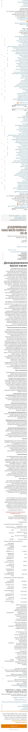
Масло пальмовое (23, 38)
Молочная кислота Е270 (22, 66)
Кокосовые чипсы (23, 87)
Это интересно (24, 6)
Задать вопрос (23, 686)
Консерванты (24, 56)
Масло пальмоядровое (22, 40)
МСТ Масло (25, 43)
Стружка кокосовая (23, 83)
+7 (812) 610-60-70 (23, 18)
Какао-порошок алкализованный (20, 73)
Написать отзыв (23, 677)
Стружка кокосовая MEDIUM (21, 86)
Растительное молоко (22, 93)
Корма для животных (23, 100)
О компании (25, 0)
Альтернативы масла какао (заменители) (18, 46)
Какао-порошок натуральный (21, 72)
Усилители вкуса (24, 67)
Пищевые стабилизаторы (22, 69)
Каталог (26, 35)
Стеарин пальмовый (23, 45)
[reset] (27, 106)
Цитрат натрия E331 (23, 65)
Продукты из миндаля (22, 97)
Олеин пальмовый (23, 42)
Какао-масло (25, 76)
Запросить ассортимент (22, 104)
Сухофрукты (25, 89)
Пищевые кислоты (23, 62)
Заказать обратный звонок (21, 23)
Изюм (26, 90)
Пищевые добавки (23, 55)
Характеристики (22, 255)
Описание (24, 253)
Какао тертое (24, 75)
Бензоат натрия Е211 (23, 58)
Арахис (26, 79)
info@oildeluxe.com (23, 102)
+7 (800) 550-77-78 (23, 20)
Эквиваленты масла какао (21, 53)
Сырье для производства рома (20, 99)
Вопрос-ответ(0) (22, 259)
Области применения (23, 2)
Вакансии (25, 3)
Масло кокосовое (23, 39)
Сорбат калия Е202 (23, 59)
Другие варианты (14, 729)
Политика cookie (16, 720)
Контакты (25, 5)
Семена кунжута (24, 82)
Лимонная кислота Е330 (22, 63)
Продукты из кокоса (23, 96)
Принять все (14, 726)
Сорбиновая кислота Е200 (21, 60)
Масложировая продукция (21, 36)
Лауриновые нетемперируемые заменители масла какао (20, 48)
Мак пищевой (24, 80)
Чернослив (25, 92)
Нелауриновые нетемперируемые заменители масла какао (20, 51)
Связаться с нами (23, 24)
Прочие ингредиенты (23, 95)
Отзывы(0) (23, 257)
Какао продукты (24, 70)
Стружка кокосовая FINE (22, 85)
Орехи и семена (24, 77)
